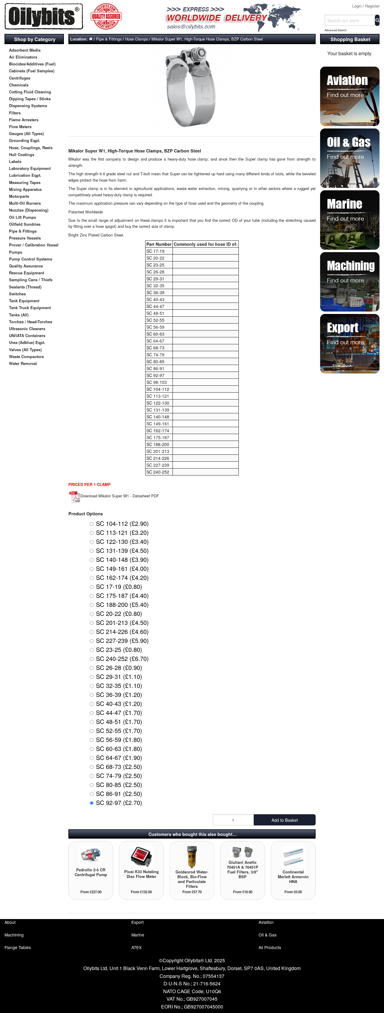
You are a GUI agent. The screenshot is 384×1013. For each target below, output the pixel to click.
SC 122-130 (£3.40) (122, 541)
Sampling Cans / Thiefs (30, 279)
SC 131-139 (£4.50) (122, 550)
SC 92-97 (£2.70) (119, 802)
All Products (270, 947)
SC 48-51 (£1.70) (119, 721)
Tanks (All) (18, 315)
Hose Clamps (136, 39)
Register (372, 6)
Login (357, 6)
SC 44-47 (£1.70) (119, 712)
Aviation (266, 922)
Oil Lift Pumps (22, 217)
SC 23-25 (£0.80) (119, 649)
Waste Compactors (26, 356)
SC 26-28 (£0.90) (119, 667)
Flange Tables (17, 947)
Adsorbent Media (24, 50)
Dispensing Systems (28, 105)
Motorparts (19, 196)
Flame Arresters (23, 119)
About (10, 922)
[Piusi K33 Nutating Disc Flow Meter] (141, 856)
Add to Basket (285, 820)
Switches (17, 294)
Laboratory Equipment (30, 168)
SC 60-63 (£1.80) (119, 748)
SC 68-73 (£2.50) (119, 766)
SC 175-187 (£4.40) (122, 595)
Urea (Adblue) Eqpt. (27, 342)
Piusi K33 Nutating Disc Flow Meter (141, 874)
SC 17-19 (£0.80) (119, 586)
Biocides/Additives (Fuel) (32, 64)
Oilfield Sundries (24, 224)
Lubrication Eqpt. (25, 175)
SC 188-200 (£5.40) (122, 604)
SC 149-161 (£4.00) (122, 568)
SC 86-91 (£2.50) (119, 793)
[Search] (377, 20)
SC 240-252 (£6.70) (122, 658)
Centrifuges (19, 78)
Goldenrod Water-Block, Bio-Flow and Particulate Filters (192, 879)
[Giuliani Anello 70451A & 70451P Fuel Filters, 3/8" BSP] (242, 852)
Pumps (15, 252)
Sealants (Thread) (25, 287)
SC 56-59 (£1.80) (119, 739)
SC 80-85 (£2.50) (119, 784)
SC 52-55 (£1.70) (119, 730)
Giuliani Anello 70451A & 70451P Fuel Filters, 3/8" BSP (242, 869)
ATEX (136, 947)
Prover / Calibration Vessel (33, 245)
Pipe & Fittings (23, 231)
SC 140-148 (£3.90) (122, 559)
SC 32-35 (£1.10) (119, 685)
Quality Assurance (26, 266)
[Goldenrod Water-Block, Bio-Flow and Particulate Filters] (192, 856)
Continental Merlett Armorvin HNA (293, 876)
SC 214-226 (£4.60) (122, 631)
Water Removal (23, 363)
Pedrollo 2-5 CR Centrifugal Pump (91, 872)
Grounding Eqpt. (24, 140)
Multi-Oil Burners (25, 203)
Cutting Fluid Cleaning (30, 92)
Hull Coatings (21, 154)
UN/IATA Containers (27, 335)
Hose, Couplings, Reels (30, 147)
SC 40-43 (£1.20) (119, 703)
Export (137, 922)
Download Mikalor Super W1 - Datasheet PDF (119, 496)
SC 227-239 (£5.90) (122, 640)
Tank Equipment (24, 300)
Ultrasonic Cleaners (27, 328)
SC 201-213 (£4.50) (122, 622)
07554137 (213, 975)
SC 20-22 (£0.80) (119, 613)
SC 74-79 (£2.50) (119, 775)
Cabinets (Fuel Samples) (31, 71)
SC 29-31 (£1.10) (119, 676)
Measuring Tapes (24, 182)
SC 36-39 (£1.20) (119, 694)
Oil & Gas (268, 935)
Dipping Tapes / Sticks (30, 98)
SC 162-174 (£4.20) (122, 577)
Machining (14, 935)
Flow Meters (20, 126)
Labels (15, 161)
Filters (15, 113)
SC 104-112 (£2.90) (122, 523)
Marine (137, 935)
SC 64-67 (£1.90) (119, 757)
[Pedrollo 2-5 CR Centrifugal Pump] (91, 855)
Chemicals (18, 85)
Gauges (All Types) (26, 133)
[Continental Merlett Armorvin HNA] (293, 856)
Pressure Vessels (25, 238)
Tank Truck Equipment (30, 307)
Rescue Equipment (26, 273)
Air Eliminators (23, 57)
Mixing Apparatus (25, 189)
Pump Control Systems (30, 259)
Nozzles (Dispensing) (28, 210)
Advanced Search (335, 30)
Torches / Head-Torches (30, 321)
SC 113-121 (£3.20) (122, 532)
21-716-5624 (206, 983)
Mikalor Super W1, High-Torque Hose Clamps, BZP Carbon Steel (207, 39)
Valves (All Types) (25, 349)
